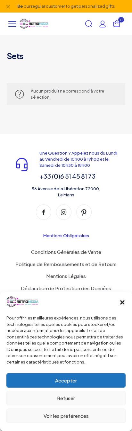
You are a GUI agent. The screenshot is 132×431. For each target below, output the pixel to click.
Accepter (66, 380)
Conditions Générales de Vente (66, 252)
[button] (122, 302)
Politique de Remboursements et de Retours (66, 264)
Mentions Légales (66, 276)
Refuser (66, 398)
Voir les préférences (66, 416)
